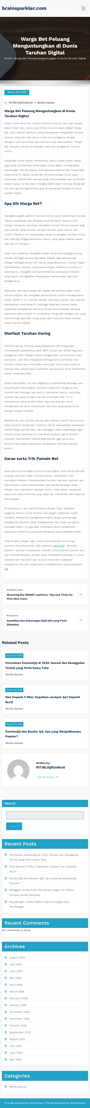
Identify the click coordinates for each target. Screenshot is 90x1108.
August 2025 (17, 1039)
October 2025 (18, 1025)
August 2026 (17, 957)
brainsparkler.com (24, 8)
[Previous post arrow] (81, 594)
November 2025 (19, 1018)
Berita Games (45, 102)
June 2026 (15, 971)
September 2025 (20, 1032)
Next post (12, 615)
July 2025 (15, 1045)
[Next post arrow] (81, 620)
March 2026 (16, 991)
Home (7, 58)
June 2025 (15, 1052)
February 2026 (18, 998)
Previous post (15, 589)
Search (10, 803)
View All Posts (45, 777)
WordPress (36, 1103)
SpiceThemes (77, 1103)
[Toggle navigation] (83, 8)
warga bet (59, 545)
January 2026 (17, 1005)
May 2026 (15, 977)
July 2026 (15, 964)
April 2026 (15, 984)
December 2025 (19, 1011)
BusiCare (60, 1103)
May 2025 (15, 1059)
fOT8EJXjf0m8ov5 (21, 102)
